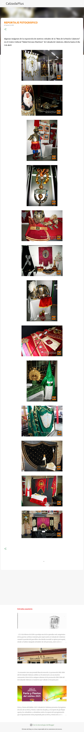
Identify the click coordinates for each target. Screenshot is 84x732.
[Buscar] (26, 3)
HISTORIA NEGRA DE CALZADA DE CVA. (30, 630)
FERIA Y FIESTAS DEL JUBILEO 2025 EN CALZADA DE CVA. (36, 703)
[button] (5, 29)
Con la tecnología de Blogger (43, 725)
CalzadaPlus (15, 3)
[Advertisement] (42, 587)
